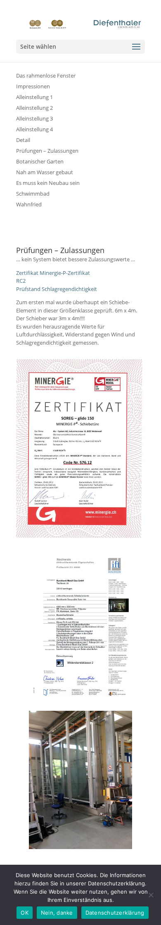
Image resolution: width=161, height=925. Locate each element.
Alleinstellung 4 (34, 129)
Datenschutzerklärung (114, 912)
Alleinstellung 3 (34, 118)
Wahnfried (29, 204)
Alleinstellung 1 (34, 97)
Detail (23, 140)
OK (24, 912)
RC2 (21, 280)
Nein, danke (57, 912)
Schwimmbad (33, 193)
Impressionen (33, 86)
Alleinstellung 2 (34, 107)
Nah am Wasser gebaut (44, 172)
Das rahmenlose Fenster (46, 75)
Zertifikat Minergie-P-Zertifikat (53, 273)
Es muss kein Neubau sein (48, 183)
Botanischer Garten (40, 161)
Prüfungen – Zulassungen (47, 150)
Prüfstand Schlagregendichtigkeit (56, 289)
